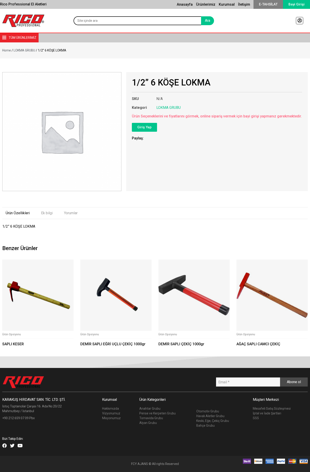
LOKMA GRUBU (24, 50)
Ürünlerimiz (205, 4)
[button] (268, 4)
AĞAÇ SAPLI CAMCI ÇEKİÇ (258, 344)
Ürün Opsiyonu (11, 334)
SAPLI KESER (13, 344)
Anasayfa (185, 4)
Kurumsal (227, 4)
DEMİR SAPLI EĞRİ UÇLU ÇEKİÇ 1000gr (112, 344)
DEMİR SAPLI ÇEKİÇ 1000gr (181, 344)
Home (6, 50)
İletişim (244, 4)
